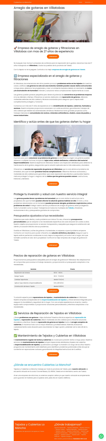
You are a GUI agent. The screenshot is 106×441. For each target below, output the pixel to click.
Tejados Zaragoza (66, 436)
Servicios (88, 2)
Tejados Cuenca (60, 431)
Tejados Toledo (60, 429)
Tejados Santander (60, 427)
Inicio (80, 2)
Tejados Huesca (65, 434)
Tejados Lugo (85, 431)
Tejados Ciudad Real (73, 431)
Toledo (71, 208)
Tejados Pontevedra (61, 433)
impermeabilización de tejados (54, 300)
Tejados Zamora (85, 427)
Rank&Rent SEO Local (80, 439)
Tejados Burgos (82, 429)
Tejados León (76, 434)
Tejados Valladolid (72, 427)
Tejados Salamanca (75, 433)
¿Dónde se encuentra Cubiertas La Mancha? (42, 365)
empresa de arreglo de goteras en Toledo (68, 69)
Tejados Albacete (71, 429)
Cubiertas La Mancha (22, 2)
